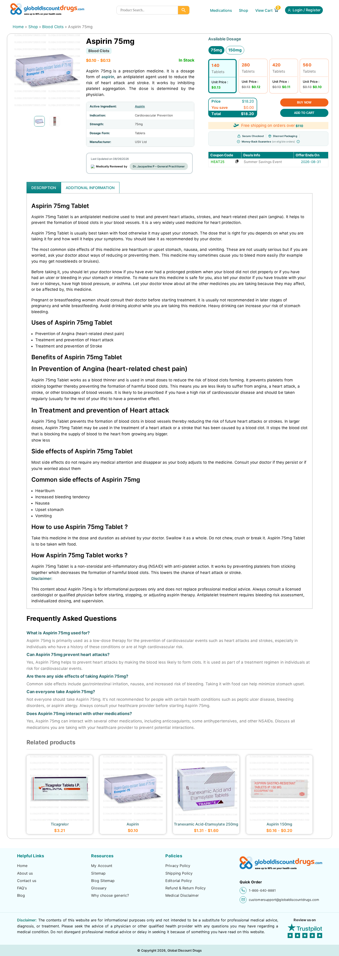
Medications (221, 10)
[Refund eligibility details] (298, 141)
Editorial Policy (178, 880)
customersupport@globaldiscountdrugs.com (284, 900)
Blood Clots (53, 26)
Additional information (90, 187)
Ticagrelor (60, 824)
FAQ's (22, 888)
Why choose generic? (110, 895)
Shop (243, 10)
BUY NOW (304, 102)
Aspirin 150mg (279, 824)
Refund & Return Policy (185, 888)
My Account (101, 865)
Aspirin (140, 106)
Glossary (99, 888)
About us (25, 873)
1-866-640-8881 (262, 890)
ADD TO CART (304, 113)
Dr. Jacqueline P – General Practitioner (159, 166)
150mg (235, 50)
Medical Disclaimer (182, 895)
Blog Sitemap (103, 880)
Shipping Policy (179, 873)
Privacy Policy (177, 865)
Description (43, 187)
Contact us (26, 880)
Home (18, 26)
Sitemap (98, 873)
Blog (21, 895)
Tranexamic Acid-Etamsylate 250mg (206, 824)
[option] (39, 121)
